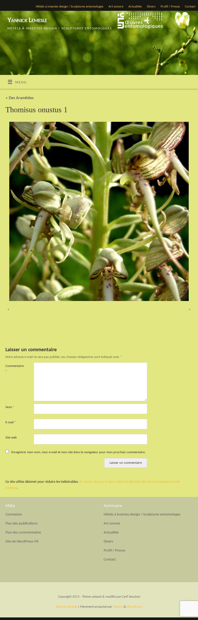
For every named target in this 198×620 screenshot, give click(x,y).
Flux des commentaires (23, 533)
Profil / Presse (170, 6)
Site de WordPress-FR (21, 542)
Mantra (118, 606)
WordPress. (135, 606)
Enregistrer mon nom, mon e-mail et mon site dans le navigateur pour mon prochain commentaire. (78, 452)
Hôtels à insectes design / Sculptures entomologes (69, 6)
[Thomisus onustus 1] (98, 211)
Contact (190, 6)
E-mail (10, 422)
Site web (11, 437)
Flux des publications (21, 524)
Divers (151, 6)
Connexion (13, 514)
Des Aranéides (19, 98)
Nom (9, 407)
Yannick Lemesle (27, 20)
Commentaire (12, 368)
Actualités (135, 6)
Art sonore (116, 6)
